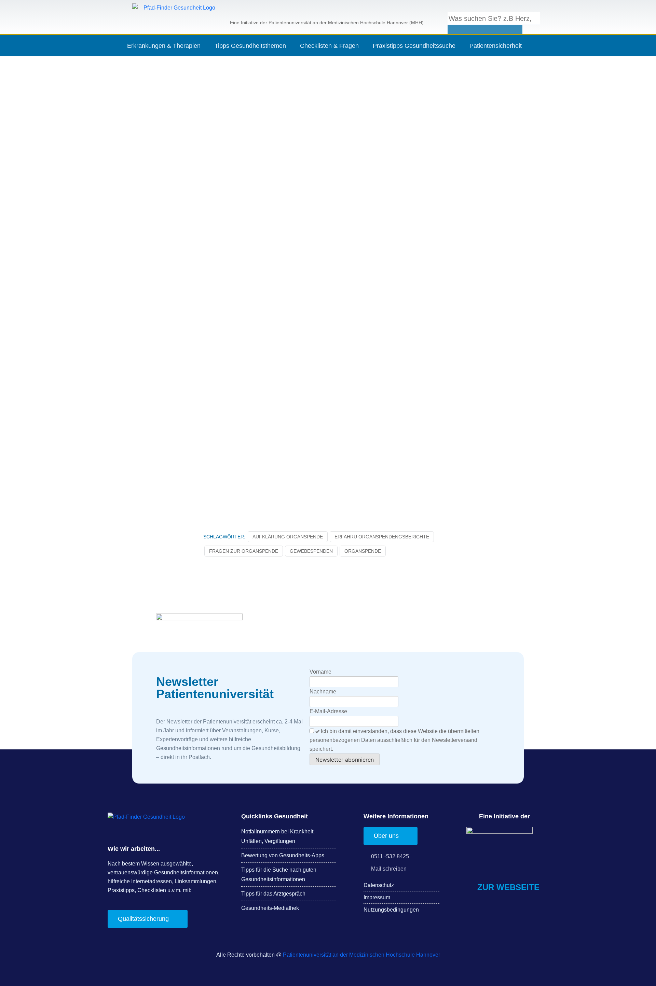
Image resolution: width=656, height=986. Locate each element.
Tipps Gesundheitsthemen (250, 45)
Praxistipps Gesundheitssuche (414, 45)
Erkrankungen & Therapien (164, 45)
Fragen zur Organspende (243, 551)
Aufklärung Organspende (287, 536)
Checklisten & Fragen (329, 45)
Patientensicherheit (495, 45)
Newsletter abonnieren (344, 759)
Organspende (362, 551)
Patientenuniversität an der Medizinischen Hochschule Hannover (361, 955)
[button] (485, 7)
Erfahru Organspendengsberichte (381, 536)
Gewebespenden (311, 551)
